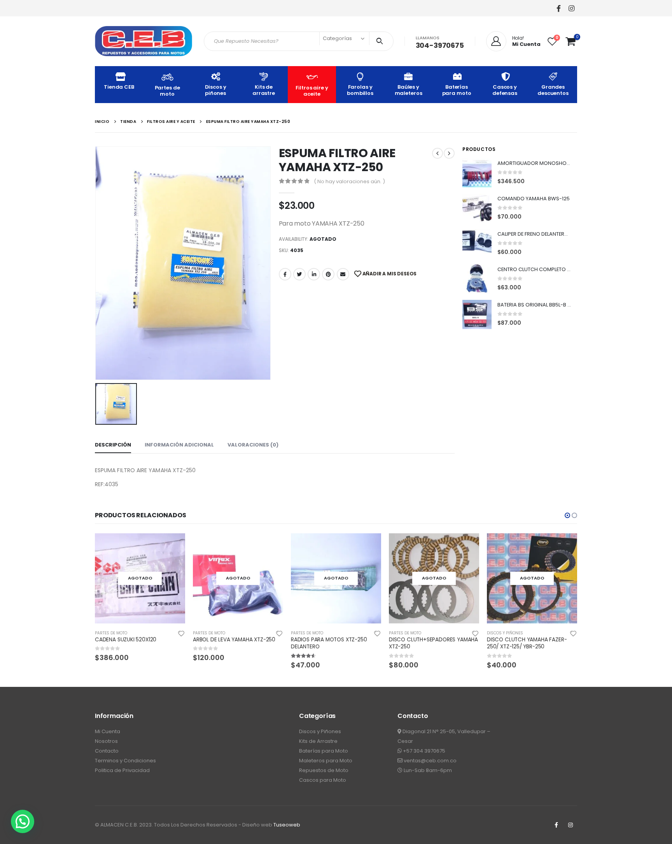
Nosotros (106, 741)
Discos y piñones (215, 90)
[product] (477, 172)
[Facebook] (558, 8)
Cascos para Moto (322, 780)
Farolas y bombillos (360, 90)
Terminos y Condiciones (125, 760)
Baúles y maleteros (408, 90)
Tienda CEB (119, 87)
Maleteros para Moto (325, 760)
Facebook (285, 274)
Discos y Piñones (320, 731)
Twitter (299, 274)
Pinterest (328, 274)
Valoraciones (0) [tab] (253, 444)
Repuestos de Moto (323, 770)
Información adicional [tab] (179, 444)
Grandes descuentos (553, 90)
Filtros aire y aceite (312, 91)
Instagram (570, 825)
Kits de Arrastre (318, 741)
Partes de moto (167, 91)
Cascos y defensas (504, 90)
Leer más (172, 546)
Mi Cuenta (107, 731)
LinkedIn (314, 274)
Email (343, 274)
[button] (567, 515)
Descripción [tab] (113, 444)
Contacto (107, 751)
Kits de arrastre (263, 90)
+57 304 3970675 (423, 751)
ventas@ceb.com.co (429, 760)
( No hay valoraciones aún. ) (349, 181)
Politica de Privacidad (122, 770)
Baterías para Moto (323, 751)
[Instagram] (571, 8)
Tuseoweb (286, 824)
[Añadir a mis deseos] (181, 633)
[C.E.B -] (143, 41)
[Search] (381, 41)
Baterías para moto (456, 90)
